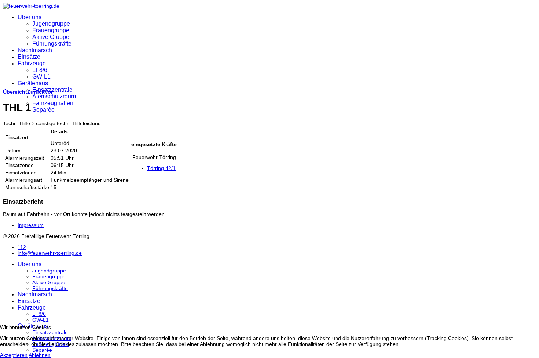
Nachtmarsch (35, 50)
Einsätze (29, 57)
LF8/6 (39, 70)
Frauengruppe (50, 30)
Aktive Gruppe (50, 37)
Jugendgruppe (51, 24)
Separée (43, 109)
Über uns (29, 17)
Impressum (31, 225)
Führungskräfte (52, 43)
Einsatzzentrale (52, 90)
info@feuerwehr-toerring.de (50, 253)
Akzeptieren (13, 355)
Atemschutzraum (54, 96)
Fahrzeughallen (52, 103)
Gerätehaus (33, 83)
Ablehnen (40, 355)
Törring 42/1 (161, 168)
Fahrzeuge (32, 63)
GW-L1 (41, 76)
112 (22, 247)
